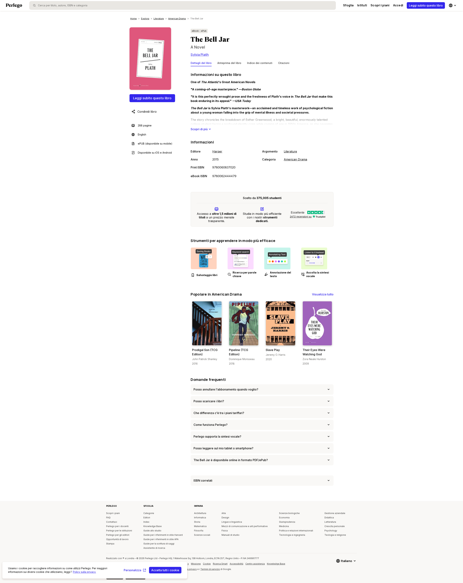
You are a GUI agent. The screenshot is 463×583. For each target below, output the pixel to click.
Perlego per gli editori (117, 535)
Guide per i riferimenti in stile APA (161, 539)
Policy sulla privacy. (84, 571)
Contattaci (111, 522)
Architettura (200, 513)
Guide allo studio (152, 530)
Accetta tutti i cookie (165, 570)
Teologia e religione (335, 535)
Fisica (225, 530)
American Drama (295, 159)
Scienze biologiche (289, 513)
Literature (290, 151)
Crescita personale (334, 526)
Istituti (362, 5)
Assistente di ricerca (154, 548)
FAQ (108, 517)
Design (225, 517)
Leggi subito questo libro (426, 5)
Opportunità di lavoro (117, 539)
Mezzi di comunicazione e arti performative (245, 526)
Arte (224, 513)
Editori (146, 517)
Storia (197, 522)
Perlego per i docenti (117, 526)
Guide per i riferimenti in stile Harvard (163, 535)
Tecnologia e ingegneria (292, 535)
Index (146, 522)
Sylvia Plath (200, 54)
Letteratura (330, 522)
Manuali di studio (230, 535)
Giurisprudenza (287, 522)
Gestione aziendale (334, 513)
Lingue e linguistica (232, 522)
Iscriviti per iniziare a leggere (207, 342)
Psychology (330, 530)
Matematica (200, 526)
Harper (217, 151)
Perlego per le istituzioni (119, 530)
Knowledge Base (152, 526)
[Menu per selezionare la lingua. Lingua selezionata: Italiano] (453, 5)
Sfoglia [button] (348, 5)
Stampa (110, 543)
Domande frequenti (208, 379)
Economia (284, 517)
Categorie (148, 513)
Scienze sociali (202, 535)
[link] (207, 333)
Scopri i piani (380, 5)
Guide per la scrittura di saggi (158, 543)
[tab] (201, 63)
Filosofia (198, 530)
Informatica (200, 517)
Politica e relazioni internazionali (296, 530)
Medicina (284, 526)
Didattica (329, 517)
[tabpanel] (262, 125)
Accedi (398, 5)
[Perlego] (14, 6)
